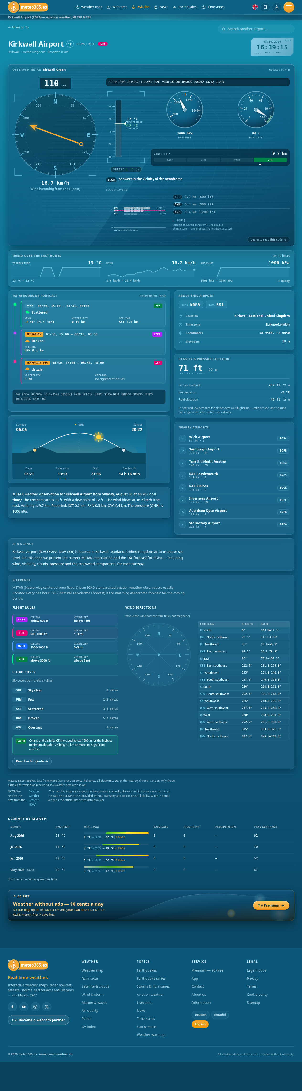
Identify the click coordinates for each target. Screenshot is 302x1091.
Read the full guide (32, 761)
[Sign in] (276, 7)
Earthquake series (151, 978)
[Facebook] (12, 1006)
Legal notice (256, 970)
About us (199, 994)
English (200, 1024)
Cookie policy (257, 994)
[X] (46, 1006)
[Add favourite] (70, 44)
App (195, 978)
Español (220, 1015)
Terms (252, 986)
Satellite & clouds (95, 986)
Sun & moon (146, 1026)
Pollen (86, 1018)
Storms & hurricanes (153, 986)
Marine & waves (94, 1002)
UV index (89, 1026)
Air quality (90, 1010)
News (141, 1010)
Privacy (252, 978)
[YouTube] (23, 1006)
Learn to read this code (269, 239)
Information (201, 1002)
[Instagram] (35, 1006)
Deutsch (201, 1015)
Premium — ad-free (207, 970)
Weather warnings (151, 1034)
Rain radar (90, 978)
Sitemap (253, 1002)
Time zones (146, 1018)
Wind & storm (93, 994)
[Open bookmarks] (265, 7)
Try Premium (271, 905)
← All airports (18, 27)
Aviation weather (150, 994)
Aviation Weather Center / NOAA (34, 798)
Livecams (144, 1002)
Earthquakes (147, 970)
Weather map (92, 970)
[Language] (255, 7)
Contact (198, 986)
